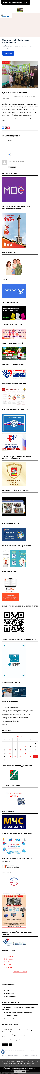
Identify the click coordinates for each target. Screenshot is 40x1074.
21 (30, 753)
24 (10, 757)
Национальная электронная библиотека (17, 1012)
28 (30, 757)
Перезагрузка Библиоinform (11, 721)
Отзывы (6, 990)
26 (20, 757)
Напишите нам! (8, 993)
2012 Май (7, 962)
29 (35, 757)
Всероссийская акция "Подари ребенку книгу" (19, 1040)
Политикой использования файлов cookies (18, 1068)
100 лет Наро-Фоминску (10, 707)
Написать (8, 53)
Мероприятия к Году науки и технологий (15, 718)
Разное (4, 724)
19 (20, 753)
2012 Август (8, 967)
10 (10, 750)
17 (10, 753)
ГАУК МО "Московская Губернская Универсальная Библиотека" (20, 1031)
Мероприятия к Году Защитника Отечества (16, 714)
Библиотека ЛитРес (10, 1015)
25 (15, 757)
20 (25, 753)
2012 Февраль (8, 959)
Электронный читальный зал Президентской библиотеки (18, 1008)
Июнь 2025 (20, 736)
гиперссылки (32, 1052)
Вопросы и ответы (10, 996)
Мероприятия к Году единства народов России (17, 711)
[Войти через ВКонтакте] (9, 145)
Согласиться (20, 1071)
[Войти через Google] (9, 154)
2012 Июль (7, 964)
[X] (6, 128)
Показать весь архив (20, 972)
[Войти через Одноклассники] (9, 157)
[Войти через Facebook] (9, 148)
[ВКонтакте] (3, 128)
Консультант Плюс (10, 1019)
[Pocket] (8, 128)
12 (20, 750)
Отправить (12, 167)
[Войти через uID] (9, 142)
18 (15, 753)
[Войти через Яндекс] (9, 151)
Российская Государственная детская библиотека (16, 1036)
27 (25, 757)
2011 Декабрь (8, 956)
